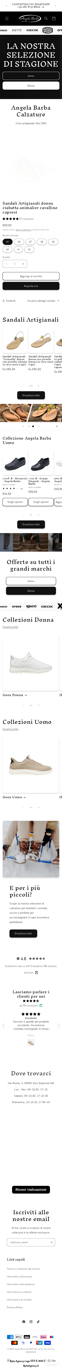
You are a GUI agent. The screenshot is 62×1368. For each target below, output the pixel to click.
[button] (7, 18)
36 (19, 241)
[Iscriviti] (51, 1242)
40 (7, 249)
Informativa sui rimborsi (19, 1291)
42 (29, 249)
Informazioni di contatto (19, 1299)
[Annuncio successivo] (55, 5)
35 (7, 241)
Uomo (31, 75)
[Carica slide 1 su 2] (29, 426)
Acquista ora (31, 286)
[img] (31, 1001)
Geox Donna (13, 695)
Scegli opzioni (15, 501)
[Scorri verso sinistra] (23, 386)
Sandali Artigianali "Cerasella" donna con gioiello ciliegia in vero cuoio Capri (15, 360)
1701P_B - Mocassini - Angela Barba (15, 480)
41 (18, 249)
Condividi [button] (11, 300)
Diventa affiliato (15, 1307)
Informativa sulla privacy (19, 1276)
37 (30, 241)
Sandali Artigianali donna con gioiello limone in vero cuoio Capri (41, 360)
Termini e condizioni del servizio (23, 1268)
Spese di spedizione (23, 230)
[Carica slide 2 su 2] (33, 426)
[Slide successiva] (39, 426)
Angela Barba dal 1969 (24, 1349)
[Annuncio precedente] (6, 5)
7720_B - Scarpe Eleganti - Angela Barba (39, 481)
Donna (31, 85)
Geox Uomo (12, 797)
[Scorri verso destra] (38, 386)
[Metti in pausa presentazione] (58, 426)
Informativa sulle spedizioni (21, 1284)
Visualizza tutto (31, 395)
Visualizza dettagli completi (41, 300)
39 (53, 241)
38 (41, 241)
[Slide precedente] (23, 426)
